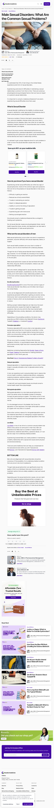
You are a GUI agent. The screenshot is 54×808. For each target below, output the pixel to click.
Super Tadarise (14, 352)
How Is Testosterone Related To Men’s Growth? (28, 358)
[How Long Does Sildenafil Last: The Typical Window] (14, 692)
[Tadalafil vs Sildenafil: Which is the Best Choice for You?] (14, 707)
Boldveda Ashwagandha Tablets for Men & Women (17, 163)
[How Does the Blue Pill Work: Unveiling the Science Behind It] (14, 647)
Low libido (10, 425)
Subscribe (45, 755)
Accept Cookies (28, 804)
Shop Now (47, 3)
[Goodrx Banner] (13, 598)
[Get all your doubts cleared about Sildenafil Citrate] (14, 662)
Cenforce (41, 319)
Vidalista (15, 321)
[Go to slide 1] (25, 176)
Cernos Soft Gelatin (38, 450)
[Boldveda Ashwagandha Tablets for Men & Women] (17, 156)
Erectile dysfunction (13, 285)
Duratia (32, 350)
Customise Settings (8, 804)
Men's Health (4, 11)
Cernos (12, 450)
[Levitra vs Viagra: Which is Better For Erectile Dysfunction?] (14, 632)
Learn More (19, 563)
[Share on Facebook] (6, 60)
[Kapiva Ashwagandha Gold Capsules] (36, 156)
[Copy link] (12, 60)
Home (3, 8)
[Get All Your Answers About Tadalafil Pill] (14, 677)
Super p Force (39, 350)
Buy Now (17, 172)
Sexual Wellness (9, 8)
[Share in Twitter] (9, 60)
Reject (18, 804)
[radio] (8, 541)
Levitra (30, 321)
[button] (38, 4)
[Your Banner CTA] (26, 507)
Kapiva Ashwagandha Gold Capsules (36, 163)
